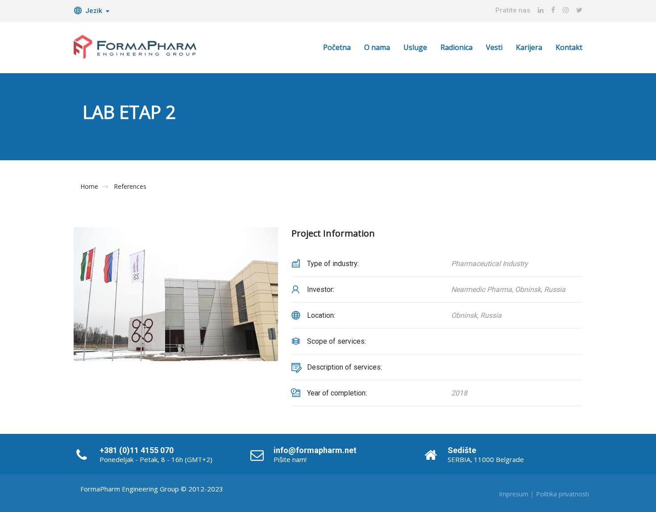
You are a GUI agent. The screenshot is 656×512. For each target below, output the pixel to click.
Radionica (456, 47)
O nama (377, 47)
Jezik (93, 11)
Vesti (494, 47)
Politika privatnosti (562, 494)
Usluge (415, 47)
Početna (337, 47)
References (130, 186)
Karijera (529, 47)
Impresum (513, 494)
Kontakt (569, 47)
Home (89, 186)
